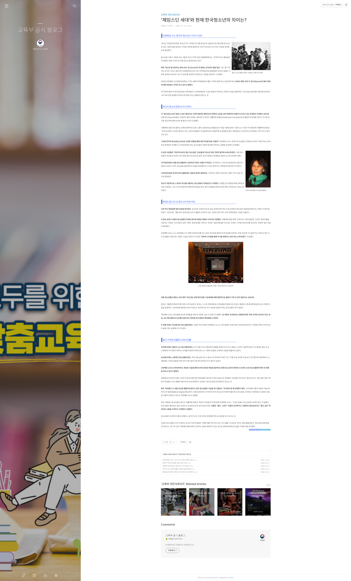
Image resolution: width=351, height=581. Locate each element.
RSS (46, 575)
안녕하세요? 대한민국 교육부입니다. (180, 545)
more (268, 485)
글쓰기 (24, 575)
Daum (215, 577)
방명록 (35, 575)
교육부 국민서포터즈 (170, 14)
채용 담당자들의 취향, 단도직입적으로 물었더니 (178, 472)
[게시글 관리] (174, 442)
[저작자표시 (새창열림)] (190, 442)
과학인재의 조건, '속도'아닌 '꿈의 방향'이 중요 (178, 460)
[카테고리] (6, 6)
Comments (168, 524)
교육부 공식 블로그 (40, 30)
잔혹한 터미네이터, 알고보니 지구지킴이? (176, 466)
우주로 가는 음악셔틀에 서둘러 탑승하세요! (177, 469)
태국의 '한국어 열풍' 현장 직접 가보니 (175, 463)
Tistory (231, 577)
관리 (56, 575)
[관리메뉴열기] (346, 5)
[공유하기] (170, 442)
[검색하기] (74, 6)
